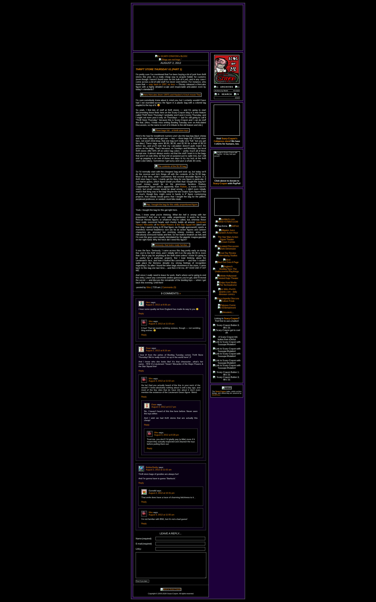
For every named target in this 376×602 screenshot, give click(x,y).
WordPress (216, 395)
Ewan (148, 348)
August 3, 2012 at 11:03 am (161, 323)
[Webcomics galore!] (165, 38)
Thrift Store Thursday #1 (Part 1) (159, 69)
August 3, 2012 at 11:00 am (161, 515)
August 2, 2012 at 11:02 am (159, 469)
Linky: (138, 549)
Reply (141, 313)
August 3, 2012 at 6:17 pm (163, 407)
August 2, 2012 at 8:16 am (158, 350)
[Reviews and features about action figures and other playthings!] (172, 17)
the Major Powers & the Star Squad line (176, 224)
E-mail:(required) (144, 543)
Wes (148, 287)
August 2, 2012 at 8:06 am (158, 304)
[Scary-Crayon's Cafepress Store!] (227, 120)
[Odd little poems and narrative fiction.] (166, 34)
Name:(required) (143, 538)
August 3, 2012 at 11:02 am (161, 381)
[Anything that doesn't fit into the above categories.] (160, 42)
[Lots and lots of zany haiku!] (167, 30)
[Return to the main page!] (212, 27)
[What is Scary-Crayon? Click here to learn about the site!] (159, 46)
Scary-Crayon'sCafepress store (225, 139)
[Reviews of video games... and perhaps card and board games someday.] (174, 9)
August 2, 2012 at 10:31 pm (161, 493)
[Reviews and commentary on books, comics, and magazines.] (168, 25)
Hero (148, 302)
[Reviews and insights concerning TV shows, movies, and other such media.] (173, 13)
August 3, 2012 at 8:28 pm (166, 435)
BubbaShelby (152, 467)
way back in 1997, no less (162, 84)
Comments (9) (169, 287)
